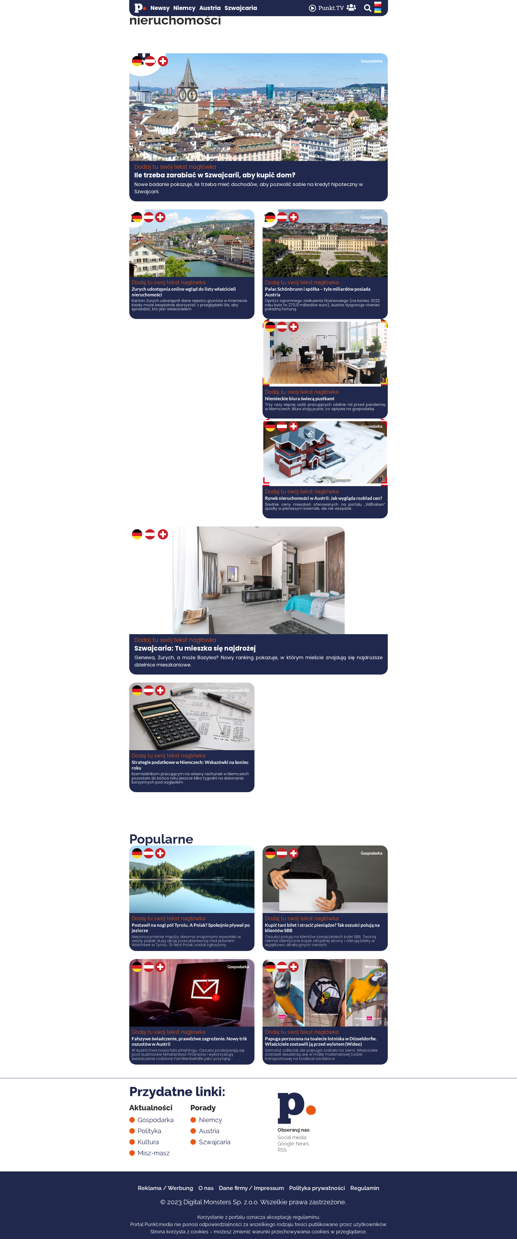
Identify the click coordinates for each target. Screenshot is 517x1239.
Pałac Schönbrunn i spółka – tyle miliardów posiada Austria (318, 291)
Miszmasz (240, 853)
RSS (282, 1150)
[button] (368, 8)
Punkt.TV (331, 8)
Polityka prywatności (317, 1188)
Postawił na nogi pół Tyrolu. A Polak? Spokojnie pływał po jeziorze (191, 927)
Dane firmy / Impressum (251, 1188)
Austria (210, 8)
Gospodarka (371, 61)
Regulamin (364, 1188)
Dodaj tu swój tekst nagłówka (175, 167)
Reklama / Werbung (165, 1188)
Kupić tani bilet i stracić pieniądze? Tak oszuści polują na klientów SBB (322, 927)
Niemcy (184, 8)
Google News (293, 1143)
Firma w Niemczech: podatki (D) (221, 690)
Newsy (160, 8)
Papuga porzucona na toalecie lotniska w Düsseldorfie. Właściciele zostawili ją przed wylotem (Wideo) (321, 1041)
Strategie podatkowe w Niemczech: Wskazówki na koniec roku (190, 764)
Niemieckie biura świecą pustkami (299, 398)
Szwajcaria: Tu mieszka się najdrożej (195, 648)
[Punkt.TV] (312, 8)
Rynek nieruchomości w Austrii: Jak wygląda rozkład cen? (323, 498)
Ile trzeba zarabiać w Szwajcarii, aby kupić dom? (214, 175)
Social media (292, 1137)
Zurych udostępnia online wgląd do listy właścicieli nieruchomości (184, 291)
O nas (206, 1188)
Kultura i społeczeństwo (227, 217)
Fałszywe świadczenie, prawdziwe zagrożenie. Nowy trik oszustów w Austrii (189, 1041)
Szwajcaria (241, 8)
